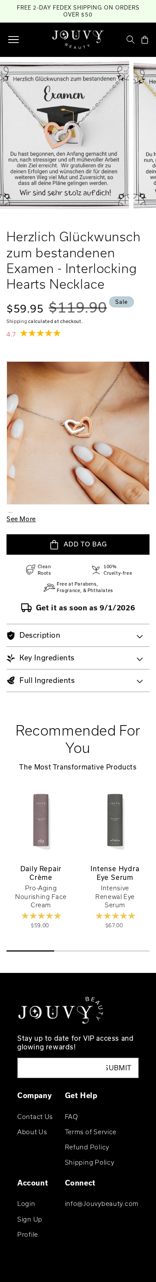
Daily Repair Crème (41, 873)
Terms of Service (91, 1131)
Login (26, 1203)
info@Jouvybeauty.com (102, 1203)
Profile (27, 1234)
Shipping (16, 321)
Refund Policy (87, 1147)
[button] (13, 39)
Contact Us (35, 1116)
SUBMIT (119, 1068)
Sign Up (29, 1219)
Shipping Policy (89, 1162)
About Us (32, 1131)
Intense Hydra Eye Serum (115, 873)
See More (21, 519)
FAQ (71, 1116)
